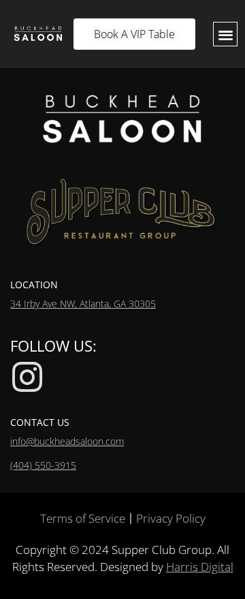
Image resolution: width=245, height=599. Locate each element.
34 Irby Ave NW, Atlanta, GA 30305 (83, 303)
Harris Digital (199, 566)
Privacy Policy (171, 518)
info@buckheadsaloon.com (67, 441)
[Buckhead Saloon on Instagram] (27, 377)
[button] (225, 34)
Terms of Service (82, 518)
